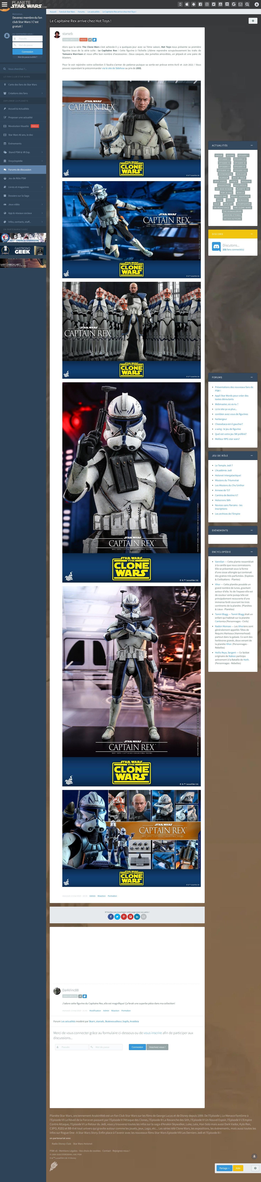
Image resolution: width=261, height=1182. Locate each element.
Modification (95, 1010)
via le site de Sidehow (113, 68)
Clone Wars (183, 1128)
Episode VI (239, 166)
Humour (223, 177)
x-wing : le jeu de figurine (228, 429)
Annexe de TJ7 (222, 490)
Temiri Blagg (221, 614)
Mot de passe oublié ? (27, 57)
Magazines (224, 185)
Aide (238, 1168)
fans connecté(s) (233, 247)
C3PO (53, 1128)
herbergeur (221, 419)
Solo (216, 204)
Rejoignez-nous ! (121, 1150)
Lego (148, 1128)
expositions (202, 1128)
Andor (219, 155)
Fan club (241, 174)
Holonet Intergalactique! (228, 475)
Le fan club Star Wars (17, 76)
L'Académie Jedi (223, 470)
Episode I (243, 155)
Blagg (241, 614)
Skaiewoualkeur (113, 1021)
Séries (230, 200)
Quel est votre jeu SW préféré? (231, 434)
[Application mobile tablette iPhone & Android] (180, 4)
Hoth (246, 659)
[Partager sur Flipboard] (130, 917)
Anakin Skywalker (173, 1124)
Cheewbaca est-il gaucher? (229, 424)
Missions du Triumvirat (227, 480)
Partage (223, 1168)
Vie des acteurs (232, 219)
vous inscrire (153, 1033)
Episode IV (224, 163)
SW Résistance (222, 207)
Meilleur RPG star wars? (227, 439)
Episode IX (240, 163)
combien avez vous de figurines (231, 414)
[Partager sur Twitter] (117, 917)
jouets (133, 1128)
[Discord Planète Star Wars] (227, 4)
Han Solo (204, 1124)
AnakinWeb (98, 1116)
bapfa (126, 1021)
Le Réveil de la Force (77, 1120)
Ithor (217, 584)
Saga (219, 200)
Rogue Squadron (240, 196)
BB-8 (71, 1128)
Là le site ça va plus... (226, 409)
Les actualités (68, 1021)
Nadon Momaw (223, 626)
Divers (230, 155)
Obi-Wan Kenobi (224, 189)
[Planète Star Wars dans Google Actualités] (233, 4)
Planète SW (243, 189)
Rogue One (221, 196)
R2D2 (61, 1128)
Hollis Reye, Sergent (225, 652)
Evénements (225, 174)
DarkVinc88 (70, 990)
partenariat (14, 229)
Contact (106, 1150)
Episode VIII (240, 170)
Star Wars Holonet (82, 1143)
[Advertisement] (126, 955)
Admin (92, 896)
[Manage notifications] (254, 1156)
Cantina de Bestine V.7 (226, 495)
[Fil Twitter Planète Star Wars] (213, 4)
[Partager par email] (144, 917)
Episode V (224, 166)
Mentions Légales (68, 1150)
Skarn (92, 1021)
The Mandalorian (232, 211)
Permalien (112, 896)
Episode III (240, 159)
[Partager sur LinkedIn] (137, 917)
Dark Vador (231, 1124)
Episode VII (224, 170)
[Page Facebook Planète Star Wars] (200, 4)
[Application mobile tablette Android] (193, 4)
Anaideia (134, 1021)
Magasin (246, 181)
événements (221, 1128)
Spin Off (228, 204)
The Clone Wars (242, 207)
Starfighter (244, 204)
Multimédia (240, 185)
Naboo (232, 656)
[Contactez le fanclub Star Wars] (240, 4)
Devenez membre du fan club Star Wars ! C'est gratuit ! (27, 22)
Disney (184, 1116)
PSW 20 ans (226, 192)
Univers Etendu (232, 215)
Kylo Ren (244, 1124)
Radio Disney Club (61, 1143)
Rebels (240, 192)
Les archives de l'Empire (227, 513)
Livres (233, 181)
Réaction (102, 896)
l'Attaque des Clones (135, 1120)
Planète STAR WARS (28, 4)
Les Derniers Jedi (192, 1133)
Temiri (234, 614)
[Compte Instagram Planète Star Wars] (207, 4)
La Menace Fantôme (234, 1116)
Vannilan (219, 561)
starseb (67, 33)
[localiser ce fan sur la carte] (90, 40)
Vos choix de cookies (90, 1150)
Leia (195, 1124)
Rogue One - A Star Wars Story (79, 1133)
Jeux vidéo (220, 181)
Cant (217, 621)
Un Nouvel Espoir (215, 1120)
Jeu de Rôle (239, 177)
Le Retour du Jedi (95, 1124)
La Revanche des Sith (176, 1120)
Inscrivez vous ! (157, 1047)
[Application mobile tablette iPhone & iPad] (187, 4)
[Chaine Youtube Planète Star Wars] (220, 4)
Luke (189, 1124)
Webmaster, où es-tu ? (226, 404)
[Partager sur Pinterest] (124, 917)
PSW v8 (53, 1150)
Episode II (224, 159)
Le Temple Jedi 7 (224, 465)
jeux (140, 1128)
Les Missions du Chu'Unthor (229, 485)
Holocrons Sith (223, 500)
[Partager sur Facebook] (111, 917)
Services (243, 200)
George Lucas (164, 1116)
